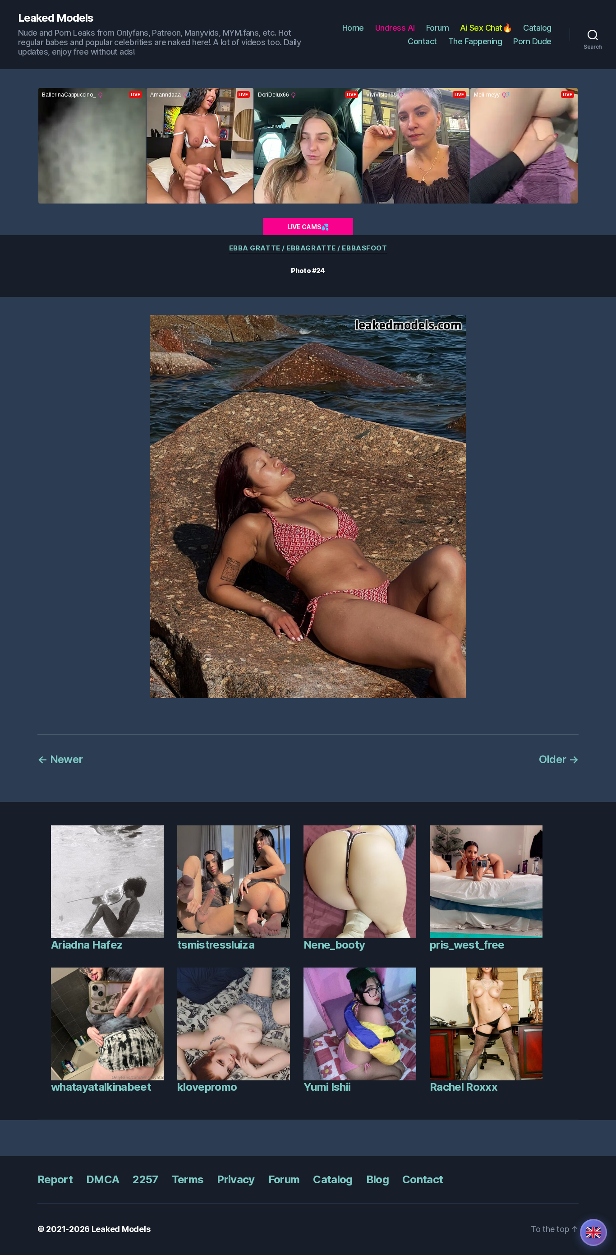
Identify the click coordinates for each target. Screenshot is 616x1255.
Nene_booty (334, 944)
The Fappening (475, 41)
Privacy (235, 1179)
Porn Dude (532, 41)
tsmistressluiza (215, 944)
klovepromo (207, 1086)
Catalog (537, 27)
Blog (377, 1179)
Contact (422, 41)
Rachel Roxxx (463, 1086)
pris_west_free (467, 944)
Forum (437, 27)
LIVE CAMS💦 (308, 227)
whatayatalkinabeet (101, 1086)
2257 (145, 1179)
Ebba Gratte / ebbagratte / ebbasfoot (308, 248)
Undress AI (395, 27)
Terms (188, 1179)
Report (55, 1179)
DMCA (102, 1179)
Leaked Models (55, 18)
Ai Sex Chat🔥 (486, 27)
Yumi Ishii (326, 1086)
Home (353, 27)
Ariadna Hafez (87, 944)
